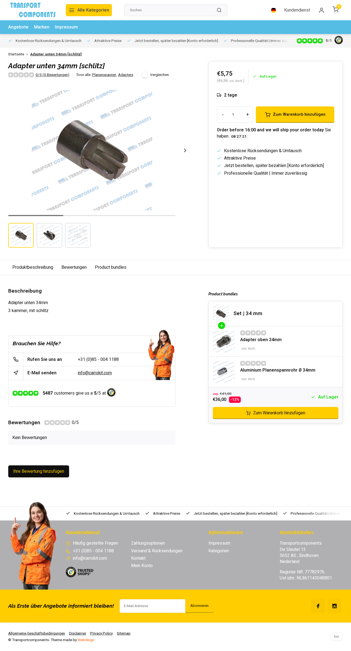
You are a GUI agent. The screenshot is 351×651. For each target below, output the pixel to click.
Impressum (66, 27)
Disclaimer (77, 633)
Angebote (18, 27)
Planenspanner (104, 75)
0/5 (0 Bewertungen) (52, 75)
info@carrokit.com (95, 373)
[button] (185, 150)
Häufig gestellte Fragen (95, 543)
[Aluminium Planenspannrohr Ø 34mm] (224, 372)
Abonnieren (199, 605)
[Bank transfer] (336, 637)
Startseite (16, 54)
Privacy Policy (101, 633)
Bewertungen (74, 267)
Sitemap (124, 633)
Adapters (125, 75)
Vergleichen (159, 75)
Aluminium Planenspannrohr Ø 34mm (277, 370)
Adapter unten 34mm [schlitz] (56, 54)
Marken (41, 27)
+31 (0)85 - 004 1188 (98, 359)
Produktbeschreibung (32, 267)
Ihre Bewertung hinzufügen (38, 471)
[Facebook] (318, 606)
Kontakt (138, 558)
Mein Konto (142, 566)
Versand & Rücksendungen (156, 551)
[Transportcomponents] (33, 10)
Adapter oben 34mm (261, 340)
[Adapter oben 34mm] (224, 341)
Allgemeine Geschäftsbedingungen (36, 633)
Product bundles (110, 267)
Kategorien (218, 551)
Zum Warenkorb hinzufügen (279, 413)
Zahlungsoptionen (148, 543)
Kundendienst (297, 10)
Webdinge (86, 640)
